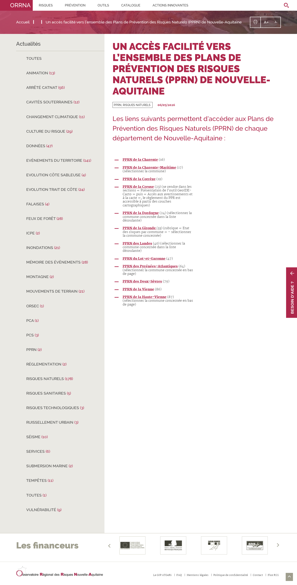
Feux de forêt (44, 218)
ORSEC (35, 306)
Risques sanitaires (48, 393)
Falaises (37, 204)
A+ (268, 23)
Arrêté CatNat (45, 87)
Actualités (28, 44)
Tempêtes (39, 480)
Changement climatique (55, 116)
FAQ (179, 575)
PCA (32, 320)
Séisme (37, 437)
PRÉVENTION (75, 5)
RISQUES (46, 5)
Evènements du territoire (58, 160)
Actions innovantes (170, 5)
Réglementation (46, 364)
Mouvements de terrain (55, 291)
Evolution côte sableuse (56, 175)
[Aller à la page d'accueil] (59, 571)
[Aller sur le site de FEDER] (132, 545)
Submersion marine (49, 466)
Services (38, 451)
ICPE (33, 233)
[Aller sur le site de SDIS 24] (214, 545)
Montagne (40, 276)
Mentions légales (198, 575)
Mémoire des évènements (57, 262)
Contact (258, 575)
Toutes (34, 58)
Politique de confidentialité (230, 575)
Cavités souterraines (52, 102)
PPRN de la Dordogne (141, 213)
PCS (32, 335)
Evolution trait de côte (55, 189)
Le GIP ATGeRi (162, 575)
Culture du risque (49, 131)
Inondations (43, 247)
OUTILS (103, 5)
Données (39, 146)
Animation (40, 73)
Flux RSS (273, 575)
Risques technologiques (55, 407)
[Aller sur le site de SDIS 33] (254, 545)
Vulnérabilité (43, 509)
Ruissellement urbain (52, 422)
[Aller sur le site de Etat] (173, 545)
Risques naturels (49, 378)
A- (277, 24)
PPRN (34, 349)
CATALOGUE (130, 5)
